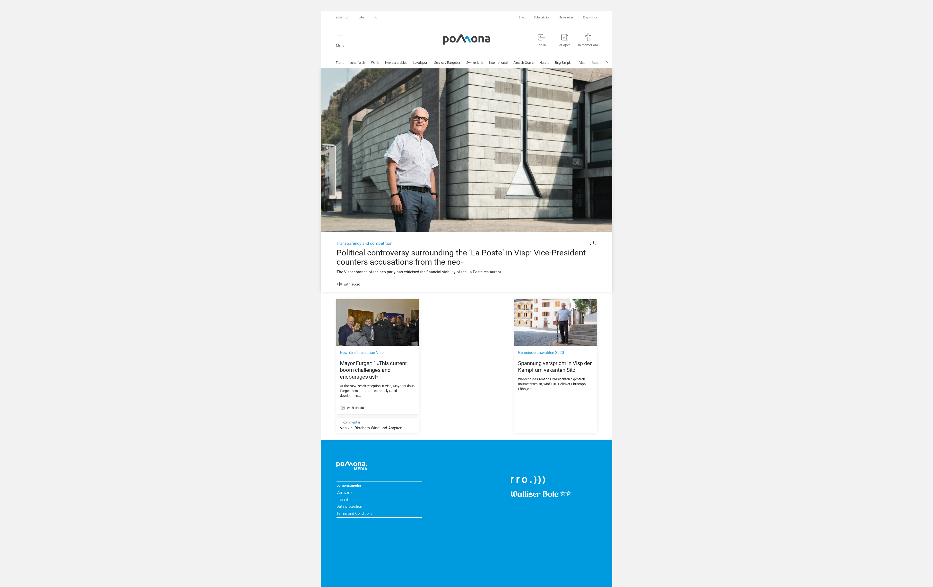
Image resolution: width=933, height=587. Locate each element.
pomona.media (349, 485)
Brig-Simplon (564, 63)
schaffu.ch (343, 17)
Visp (582, 63)
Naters (544, 63)
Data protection (349, 506)
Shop (521, 17)
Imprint (342, 499)
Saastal (596, 63)
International (498, 63)
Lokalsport (420, 63)
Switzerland (474, 63)
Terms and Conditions (354, 513)
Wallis (375, 63)
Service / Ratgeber (447, 63)
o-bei (362, 17)
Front (340, 63)
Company (344, 492)
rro (375, 17)
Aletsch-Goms (523, 63)
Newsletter (566, 17)
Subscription (542, 17)
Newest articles (396, 63)
